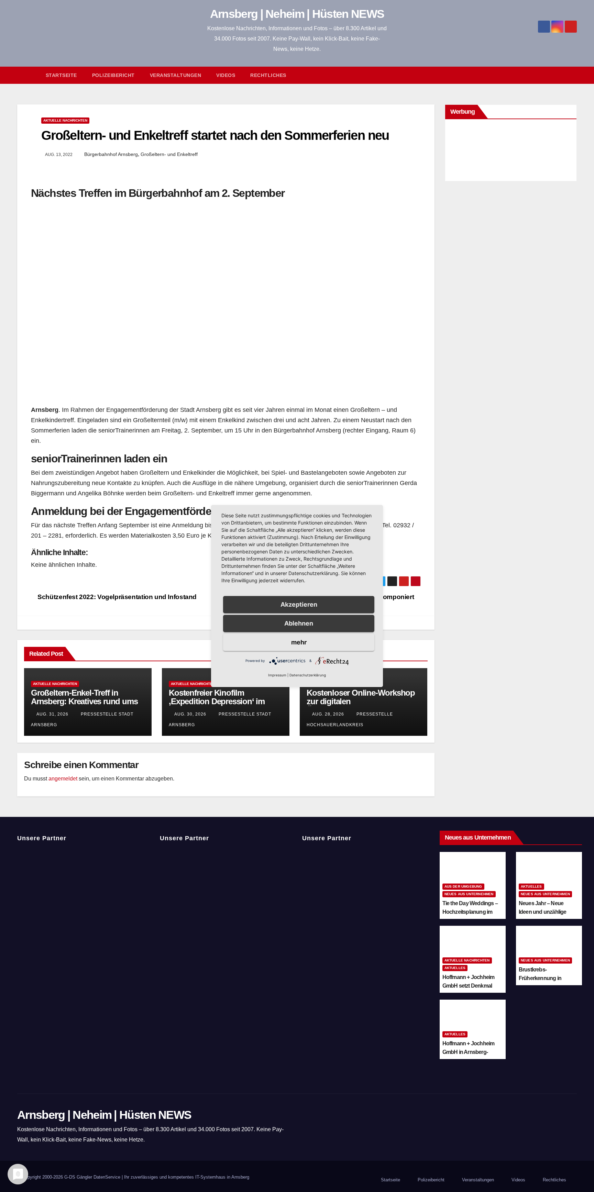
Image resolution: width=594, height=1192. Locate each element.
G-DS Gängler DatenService (92, 1177)
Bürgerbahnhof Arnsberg (111, 154)
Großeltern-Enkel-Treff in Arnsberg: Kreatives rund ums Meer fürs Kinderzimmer (84, 701)
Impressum (277, 675)
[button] (575, 75)
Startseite (61, 75)
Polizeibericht (113, 75)
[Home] (27, 75)
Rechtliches (268, 75)
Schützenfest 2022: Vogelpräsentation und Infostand (116, 596)
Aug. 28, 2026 (328, 714)
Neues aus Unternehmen (469, 894)
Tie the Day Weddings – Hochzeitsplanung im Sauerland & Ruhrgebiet (470, 911)
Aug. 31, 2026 (52, 714)
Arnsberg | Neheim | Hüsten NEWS (297, 13)
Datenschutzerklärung (307, 675)
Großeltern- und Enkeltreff (169, 154)
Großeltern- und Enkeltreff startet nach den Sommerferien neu (215, 135)
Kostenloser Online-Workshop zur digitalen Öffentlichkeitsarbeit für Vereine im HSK (362, 705)
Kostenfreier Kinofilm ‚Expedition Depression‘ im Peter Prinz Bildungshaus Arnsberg (217, 705)
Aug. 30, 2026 (190, 714)
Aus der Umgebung (463, 886)
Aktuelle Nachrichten (65, 120)
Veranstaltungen (175, 75)
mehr (299, 642)
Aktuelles (531, 886)
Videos (225, 75)
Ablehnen (298, 623)
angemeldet (62, 778)
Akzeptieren (298, 604)
